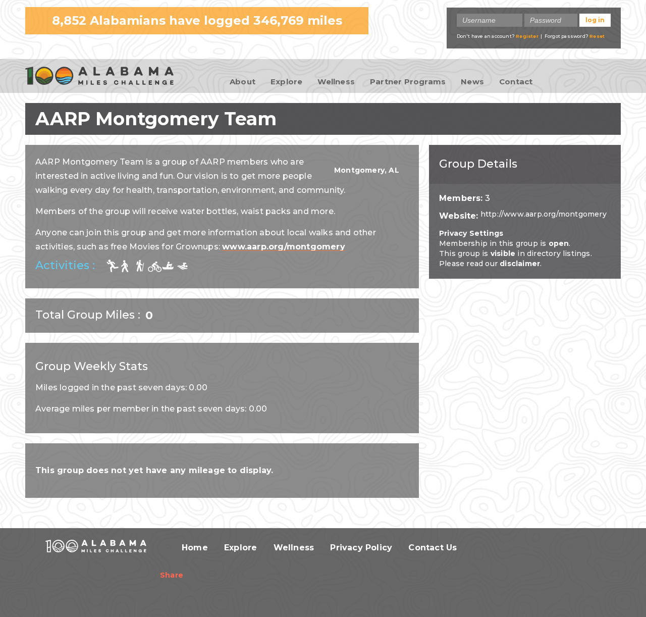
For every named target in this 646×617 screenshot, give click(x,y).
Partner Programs (408, 81)
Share (171, 575)
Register (527, 36)
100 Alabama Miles (99, 77)
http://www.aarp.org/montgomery (543, 214)
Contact (515, 81)
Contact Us (432, 547)
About (242, 81)
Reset (597, 36)
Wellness (336, 81)
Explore (286, 81)
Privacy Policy (361, 547)
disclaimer (520, 263)
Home (195, 547)
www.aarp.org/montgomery (283, 246)
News (472, 81)
